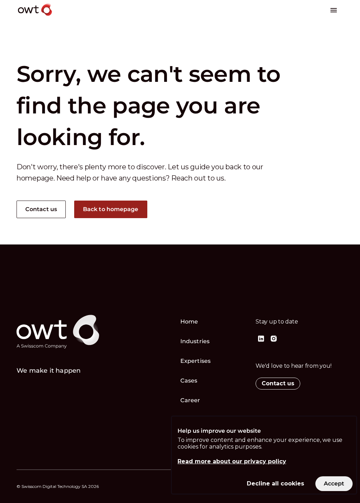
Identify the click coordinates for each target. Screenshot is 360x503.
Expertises (195, 361)
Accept (334, 483)
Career (190, 400)
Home (189, 321)
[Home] (55, 17)
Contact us (41, 209)
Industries (195, 341)
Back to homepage (111, 209)
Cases (189, 380)
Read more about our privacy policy (232, 461)
